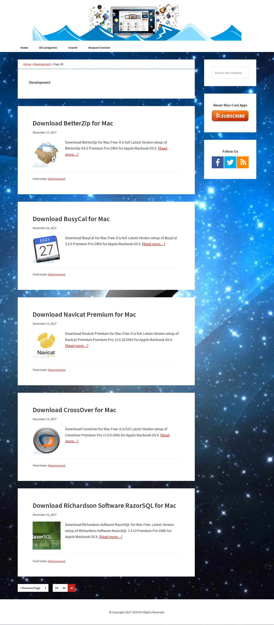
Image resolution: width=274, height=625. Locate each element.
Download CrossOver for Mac (74, 410)
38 (57, 588)
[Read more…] (153, 243)
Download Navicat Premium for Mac (84, 314)
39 (65, 588)
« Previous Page (30, 589)
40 (72, 588)
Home (27, 64)
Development (42, 64)
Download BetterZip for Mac (73, 123)
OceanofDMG (137, 22)
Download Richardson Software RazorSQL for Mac (104, 505)
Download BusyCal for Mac (71, 219)
